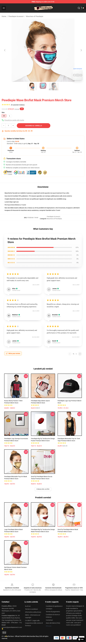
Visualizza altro (42, 489)
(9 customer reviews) (18, 105)
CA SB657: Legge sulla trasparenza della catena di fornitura (34, 623)
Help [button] (82, 639)
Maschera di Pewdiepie (34, 16)
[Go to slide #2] (43, 86)
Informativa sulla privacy (33, 612)
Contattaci (49, 620)
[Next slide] (81, 50)
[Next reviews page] (80, 354)
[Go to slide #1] (32, 86)
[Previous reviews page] (70, 354)
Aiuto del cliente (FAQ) (53, 623)
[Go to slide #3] (54, 86)
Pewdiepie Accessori (16, 16)
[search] (79, 8)
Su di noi (28, 606)
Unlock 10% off (4, 633)
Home (4, 16)
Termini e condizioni (31, 609)
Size (3, 112)
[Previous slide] (5, 50)
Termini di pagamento (53, 611)
